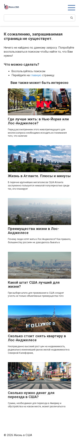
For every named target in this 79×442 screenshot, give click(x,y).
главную (35, 75)
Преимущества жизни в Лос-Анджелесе (33, 230)
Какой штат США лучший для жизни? (34, 284)
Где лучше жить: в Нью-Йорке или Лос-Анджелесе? (38, 121)
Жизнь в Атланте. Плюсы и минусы (39, 176)
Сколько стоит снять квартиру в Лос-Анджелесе (37, 338)
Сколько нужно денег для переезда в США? (31, 395)
